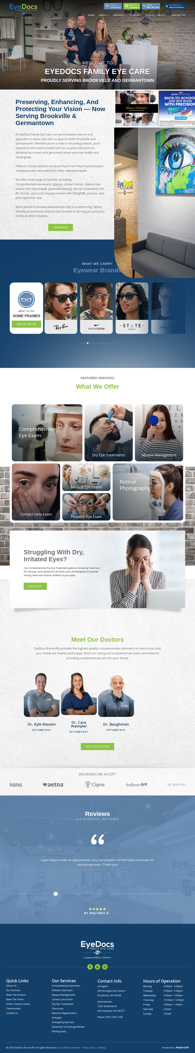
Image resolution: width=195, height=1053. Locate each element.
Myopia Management (63, 994)
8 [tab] (103, 343)
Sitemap (101, 1047)
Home (91, 15)
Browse (134, 6)
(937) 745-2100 (114, 1017)
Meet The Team (15, 999)
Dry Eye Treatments (63, 1004)
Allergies (57, 1017)
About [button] (103, 15)
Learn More (60, 227)
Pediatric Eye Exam (62, 990)
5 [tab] (94, 343)
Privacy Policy (88, 1047)
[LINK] (28, 672)
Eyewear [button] (135, 15)
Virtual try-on (26, 324)
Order (116, 6)
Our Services (13, 990)
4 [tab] (91, 343)
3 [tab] (88, 343)
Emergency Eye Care (63, 1022)
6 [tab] (97, 343)
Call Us (152, 6)
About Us (11, 985)
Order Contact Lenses (18, 1004)
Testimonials (13, 1008)
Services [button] (118, 15)
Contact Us (178, 15)
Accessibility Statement (68, 1047)
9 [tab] (106, 343)
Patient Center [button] (155, 15)
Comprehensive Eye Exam (66, 985)
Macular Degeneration (64, 1013)
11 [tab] (113, 343)
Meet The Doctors (16, 994)
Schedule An (176, 6)
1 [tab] (81, 343)
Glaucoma (57, 1008)
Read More (35, 586)
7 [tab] (100, 343)
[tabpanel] (57, 308)
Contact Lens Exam (62, 999)
